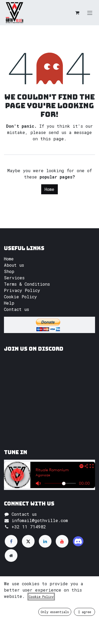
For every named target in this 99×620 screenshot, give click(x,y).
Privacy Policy (22, 290)
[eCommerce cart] (77, 12)
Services (14, 277)
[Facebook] (11, 541)
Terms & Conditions (27, 284)
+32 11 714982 (29, 526)
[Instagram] (78, 541)
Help (9, 303)
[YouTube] (62, 541)
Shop (9, 271)
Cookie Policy (20, 296)
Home (49, 189)
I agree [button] (84, 612)
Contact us (16, 309)
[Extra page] (11, 555)
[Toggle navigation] (89, 12)
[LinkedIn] (45, 541)
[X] (28, 541)
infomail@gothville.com (40, 520)
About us (14, 265)
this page (52, 138)
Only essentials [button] (55, 612)
